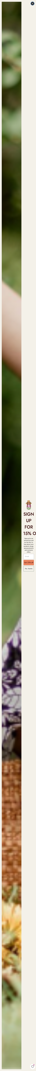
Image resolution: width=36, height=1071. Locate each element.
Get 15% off (28, 562)
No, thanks (29, 569)
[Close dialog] (32, 3)
